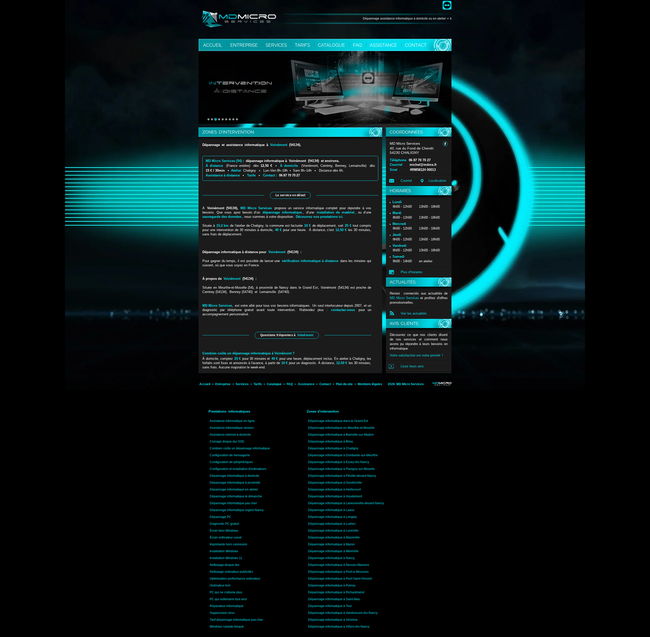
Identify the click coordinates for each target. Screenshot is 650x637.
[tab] (208, 119)
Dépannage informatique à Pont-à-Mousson (338, 572)
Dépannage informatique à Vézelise (333, 620)
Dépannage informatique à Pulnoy (331, 585)
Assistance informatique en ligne (232, 421)
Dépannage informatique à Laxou (331, 510)
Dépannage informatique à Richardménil (336, 592)
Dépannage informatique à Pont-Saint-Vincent (340, 578)
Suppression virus (222, 613)
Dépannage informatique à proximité (235, 482)
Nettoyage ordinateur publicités (231, 572)
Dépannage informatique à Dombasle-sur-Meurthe (343, 455)
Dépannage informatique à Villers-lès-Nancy (338, 626)
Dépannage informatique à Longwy (332, 517)
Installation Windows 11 (226, 558)
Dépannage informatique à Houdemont (335, 496)
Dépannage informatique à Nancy (331, 558)
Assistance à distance (223, 175)
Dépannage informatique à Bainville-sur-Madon (341, 434)
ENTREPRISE (244, 45)
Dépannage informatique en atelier (234, 489)
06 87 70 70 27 (420, 160)
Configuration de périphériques (231, 462)
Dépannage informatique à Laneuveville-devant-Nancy (346, 503)
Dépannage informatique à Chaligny (333, 448)
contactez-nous (343, 310)
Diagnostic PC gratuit (224, 524)
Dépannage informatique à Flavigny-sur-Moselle (341, 469)
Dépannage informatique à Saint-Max (334, 599)
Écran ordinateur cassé (226, 537)
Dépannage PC (220, 517)
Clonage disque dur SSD (227, 441)
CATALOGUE (332, 45)
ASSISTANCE (384, 45)
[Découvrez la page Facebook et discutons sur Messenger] (445, 144)
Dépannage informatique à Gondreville (335, 482)
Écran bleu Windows (224, 530)
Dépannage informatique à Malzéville (334, 537)
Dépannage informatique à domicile (234, 476)
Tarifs (251, 175)
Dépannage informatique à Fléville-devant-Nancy (342, 476)
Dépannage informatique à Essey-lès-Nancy (338, 462)
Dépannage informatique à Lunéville (333, 530)
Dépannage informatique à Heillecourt (334, 489)
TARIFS (303, 45)
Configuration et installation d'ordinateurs (238, 469)
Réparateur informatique (226, 606)
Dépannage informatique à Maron (331, 544)
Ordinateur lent (220, 585)
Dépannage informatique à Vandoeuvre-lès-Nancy (343, 613)
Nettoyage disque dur (224, 565)
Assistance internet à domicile (230, 434)
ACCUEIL (213, 45)
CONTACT (416, 45)
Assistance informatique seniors (232, 428)
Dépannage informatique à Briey (330, 441)
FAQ (358, 45)
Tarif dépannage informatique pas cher (236, 620)
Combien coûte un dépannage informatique (240, 448)
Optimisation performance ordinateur (235, 578)
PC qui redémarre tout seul (228, 599)
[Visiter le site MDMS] (442, 384)
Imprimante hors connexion (228, 544)
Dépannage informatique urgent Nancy (237, 510)
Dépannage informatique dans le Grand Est (338, 421)
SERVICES (277, 45)
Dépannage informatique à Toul (330, 606)
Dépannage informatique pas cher (233, 503)
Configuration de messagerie (230, 455)
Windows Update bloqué (227, 626)
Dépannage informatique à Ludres (331, 524)
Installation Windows (224, 551)
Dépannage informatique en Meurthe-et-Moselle (341, 428)
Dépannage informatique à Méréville (333, 551)
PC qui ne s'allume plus (226, 592)
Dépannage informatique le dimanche (236, 496)
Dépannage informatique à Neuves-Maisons (338, 565)
